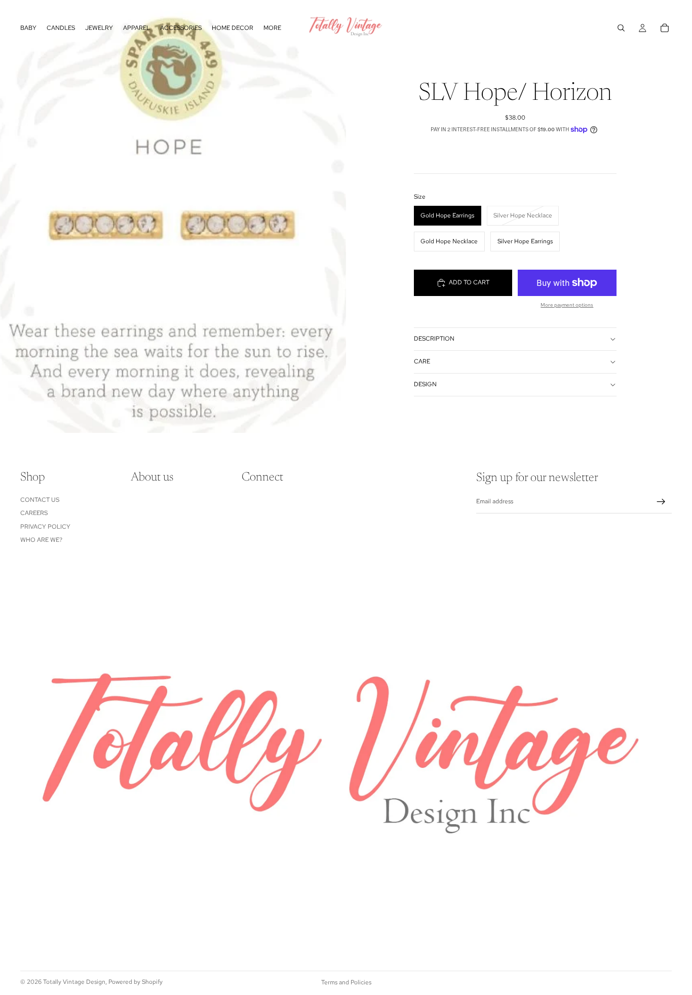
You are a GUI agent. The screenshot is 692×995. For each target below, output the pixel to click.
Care (422, 361)
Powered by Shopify (135, 982)
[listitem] (272, 28)
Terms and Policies (346, 982)
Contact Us (39, 500)
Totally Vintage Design (74, 982)
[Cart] (664, 28)
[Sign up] (661, 501)
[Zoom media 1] (173, 216)
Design (425, 384)
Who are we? (41, 540)
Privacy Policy (45, 526)
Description (434, 339)
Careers (34, 513)
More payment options (567, 305)
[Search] (621, 28)
